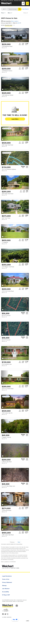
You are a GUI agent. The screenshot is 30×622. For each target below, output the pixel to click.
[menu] (27, 3)
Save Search (25, 9)
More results (14, 21)
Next (19, 542)
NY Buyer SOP (6, 595)
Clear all (25, 13)
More (9, 13)
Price (2, 13)
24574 (18, 23)
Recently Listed (8, 25)
